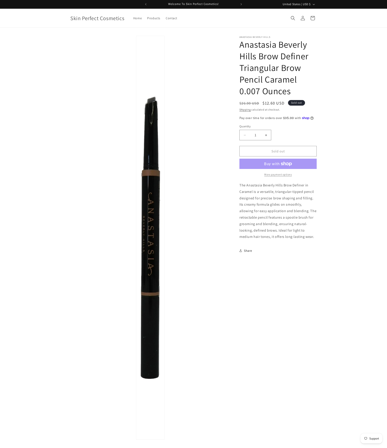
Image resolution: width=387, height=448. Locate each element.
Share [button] (248, 251)
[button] (293, 18)
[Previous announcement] (146, 4)
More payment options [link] (278, 174)
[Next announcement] (241, 4)
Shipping (245, 109)
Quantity (245, 126)
